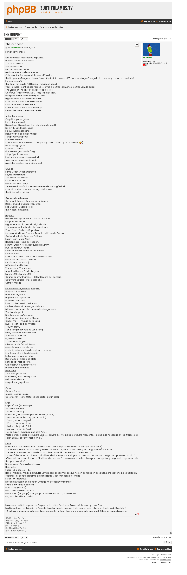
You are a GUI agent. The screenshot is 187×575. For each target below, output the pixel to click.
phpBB (142, 557)
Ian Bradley (166, 555)
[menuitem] (8, 22)
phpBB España (165, 560)
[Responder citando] (137, 44)
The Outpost (13, 34)
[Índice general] (21, 10)
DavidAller (147, 58)
